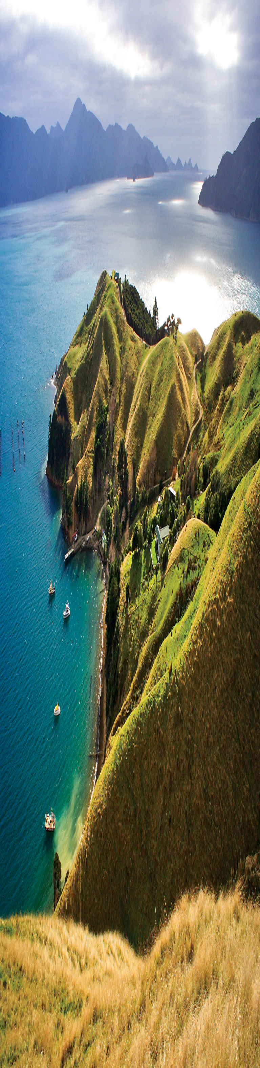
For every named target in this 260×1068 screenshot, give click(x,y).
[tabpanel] (130, 261)
